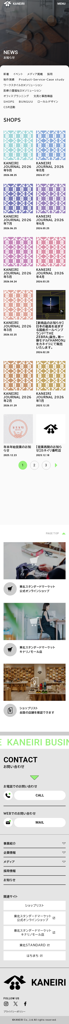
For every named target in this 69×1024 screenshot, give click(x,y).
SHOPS (9, 101)
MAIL (40, 822)
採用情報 (10, 870)
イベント (18, 74)
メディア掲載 (35, 74)
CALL (40, 795)
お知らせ (10, 880)
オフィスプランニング (16, 96)
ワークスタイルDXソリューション (23, 85)
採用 (50, 74)
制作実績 (9, 79)
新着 (6, 74)
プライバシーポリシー (15, 1012)
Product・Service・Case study (41, 79)
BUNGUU (26, 101)
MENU (61, 3)
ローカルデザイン (48, 101)
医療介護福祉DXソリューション (23, 90)
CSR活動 (9, 107)
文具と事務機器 (43, 96)
